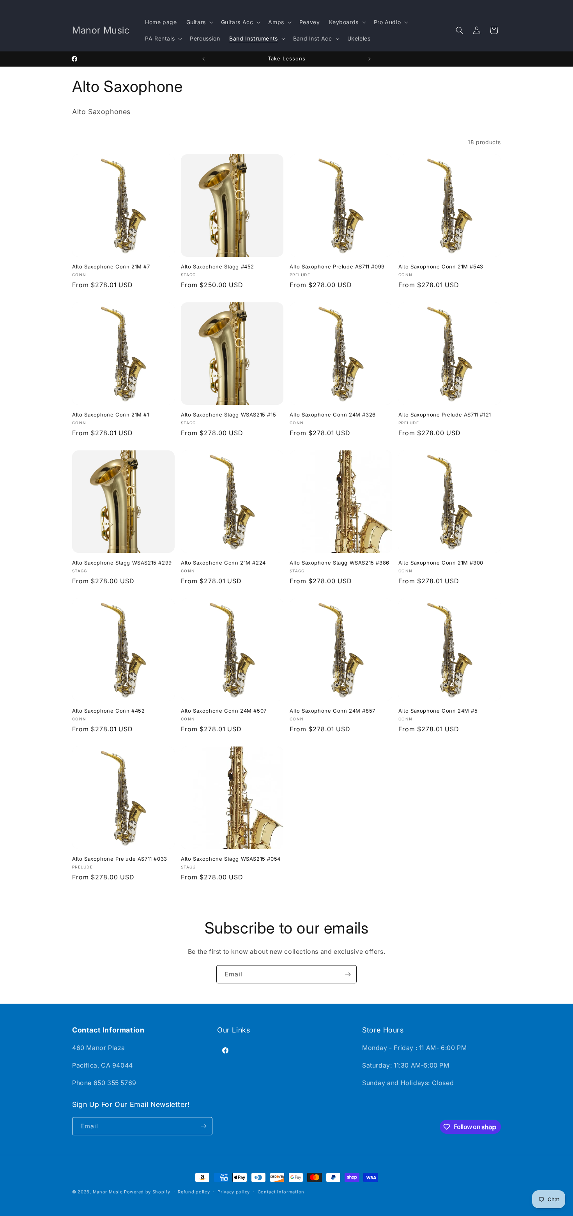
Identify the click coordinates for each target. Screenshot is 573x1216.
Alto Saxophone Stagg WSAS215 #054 (231, 859)
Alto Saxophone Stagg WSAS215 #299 (122, 562)
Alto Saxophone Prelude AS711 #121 (444, 414)
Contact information (281, 1192)
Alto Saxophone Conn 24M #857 (332, 711)
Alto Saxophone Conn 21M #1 (110, 414)
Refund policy (194, 1192)
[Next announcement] (369, 58)
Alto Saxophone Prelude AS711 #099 (337, 266)
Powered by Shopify (147, 1192)
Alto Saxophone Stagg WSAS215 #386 (339, 562)
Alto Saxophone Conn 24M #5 (438, 711)
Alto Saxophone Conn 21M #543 (440, 266)
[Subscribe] (347, 974)
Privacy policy (234, 1192)
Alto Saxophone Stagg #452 (217, 266)
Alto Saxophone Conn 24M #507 (224, 711)
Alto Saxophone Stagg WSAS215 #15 (228, 414)
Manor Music (108, 1192)
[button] (199, 22)
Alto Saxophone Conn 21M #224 (223, 562)
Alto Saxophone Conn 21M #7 (111, 266)
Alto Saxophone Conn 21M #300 (440, 562)
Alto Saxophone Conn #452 (108, 711)
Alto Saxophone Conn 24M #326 (333, 414)
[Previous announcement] (203, 58)
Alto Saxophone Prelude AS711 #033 (119, 859)
